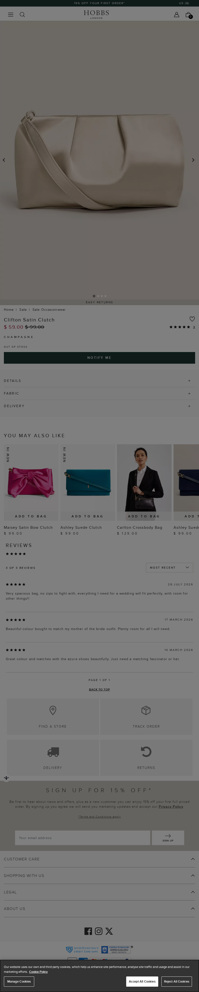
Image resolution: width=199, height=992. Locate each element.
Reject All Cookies (176, 981)
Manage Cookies (19, 981)
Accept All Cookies (142, 981)
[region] (99, 976)
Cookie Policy (38, 971)
